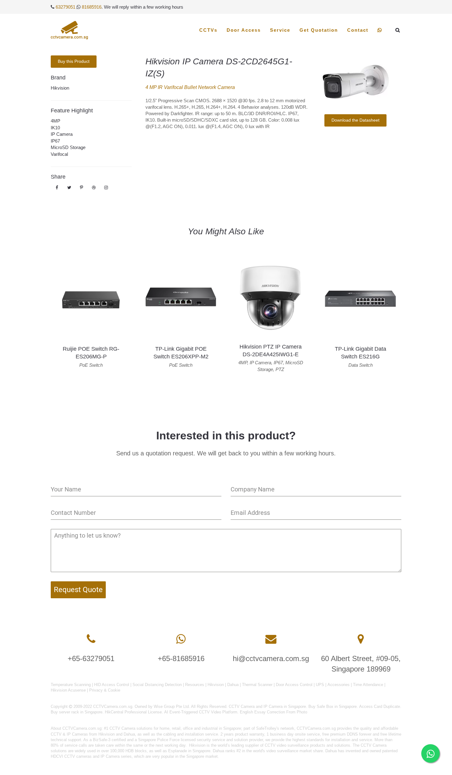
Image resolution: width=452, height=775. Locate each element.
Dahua (233, 684)
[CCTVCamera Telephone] (91, 639)
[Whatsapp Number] (181, 639)
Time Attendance (368, 684)
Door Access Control (294, 684)
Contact (357, 30)
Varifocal (59, 154)
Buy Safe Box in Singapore (332, 706)
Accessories (338, 684)
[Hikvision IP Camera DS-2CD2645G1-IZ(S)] (355, 80)
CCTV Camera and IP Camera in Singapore (267, 706)
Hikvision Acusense (68, 690)
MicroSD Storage (68, 147)
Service (280, 30)
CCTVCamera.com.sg (81, 728)
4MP (55, 120)
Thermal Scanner (257, 684)
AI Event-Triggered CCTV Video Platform (200, 712)
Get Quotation (318, 30)
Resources (194, 684)
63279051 (65, 7)
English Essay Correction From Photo (273, 712)
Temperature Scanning (71, 684)
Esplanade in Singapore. (190, 751)
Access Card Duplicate (379, 706)
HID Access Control (111, 684)
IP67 (55, 140)
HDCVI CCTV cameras (71, 756)
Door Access (244, 30)
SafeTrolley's (267, 728)
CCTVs (208, 30)
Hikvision (60, 88)
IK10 (55, 127)
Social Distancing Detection (157, 684)
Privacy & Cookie (104, 690)
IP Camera (62, 134)
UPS (320, 684)
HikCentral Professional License (133, 712)
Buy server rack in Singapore (76, 712)
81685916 (91, 7)
